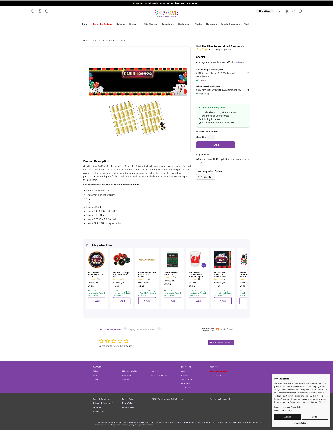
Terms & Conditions (101, 399)
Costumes (183, 24)
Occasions (167, 24)
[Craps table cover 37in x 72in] (172, 259)
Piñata (95, 379)
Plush (246, 24)
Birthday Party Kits (129, 371)
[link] (193, 3)
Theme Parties (108, 40)
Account (184, 371)
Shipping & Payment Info (103, 403)
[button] (166, 13)
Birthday (133, 24)
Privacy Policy (128, 399)
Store (95, 40)
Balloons (120, 24)
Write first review (222, 342)
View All (125, 379)
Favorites (184, 375)
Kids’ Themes (150, 24)
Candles (155, 371)
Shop (84, 24)
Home (86, 40)
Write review (214, 49)
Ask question (226, 49)
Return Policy (127, 403)
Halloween (211, 24)
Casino (122, 40)
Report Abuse (128, 407)
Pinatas (198, 24)
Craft (95, 375)
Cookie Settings (99, 411)
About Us (97, 407)
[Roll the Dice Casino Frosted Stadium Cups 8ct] (197, 259)
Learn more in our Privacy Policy (288, 407)
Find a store (185, 383)
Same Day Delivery (218, 371)
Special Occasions (230, 24)
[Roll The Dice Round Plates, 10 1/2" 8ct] (96, 259)
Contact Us (185, 387)
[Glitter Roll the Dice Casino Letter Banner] (147, 259)
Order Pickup (215, 375)
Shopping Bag (187, 379)
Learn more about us (283, 410)
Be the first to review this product (115, 345)
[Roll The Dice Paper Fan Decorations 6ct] (121, 259)
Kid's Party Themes (159, 375)
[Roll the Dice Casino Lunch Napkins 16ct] (223, 259)
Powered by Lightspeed (220, 399)
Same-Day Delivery (102, 24)
